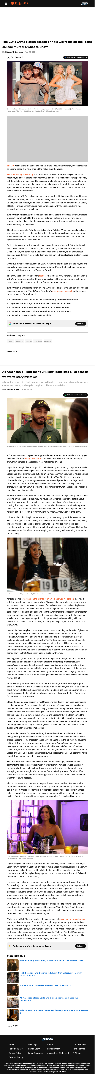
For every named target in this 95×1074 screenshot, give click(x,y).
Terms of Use (79, 1049)
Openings (32, 1044)
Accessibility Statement (58, 1053)
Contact (50, 1044)
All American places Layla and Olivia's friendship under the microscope (43, 299)
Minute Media (15, 1063)
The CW (10, 165)
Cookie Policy (15, 1053)
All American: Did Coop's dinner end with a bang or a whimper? (40, 311)
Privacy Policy (53, 1049)
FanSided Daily (16, 1049)
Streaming (19, 341)
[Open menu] (6, 3)
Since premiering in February (20, 174)
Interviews (38, 341)
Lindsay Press (12, 389)
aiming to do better (32, 458)
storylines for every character (72, 919)
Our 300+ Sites (79, 1044)
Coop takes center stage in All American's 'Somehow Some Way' (40, 303)
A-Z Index (77, 1053)
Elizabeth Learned (14, 52)
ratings (42, 276)
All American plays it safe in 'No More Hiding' (31, 315)
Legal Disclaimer (35, 1053)
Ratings (29, 341)
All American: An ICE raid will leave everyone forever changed (39, 307)
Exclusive (47, 341)
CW (10, 341)
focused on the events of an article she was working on (49, 599)
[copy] (21, 57)
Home (9, 352)
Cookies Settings (16, 1057)
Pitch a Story (34, 1049)
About (11, 1044)
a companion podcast (62, 291)
